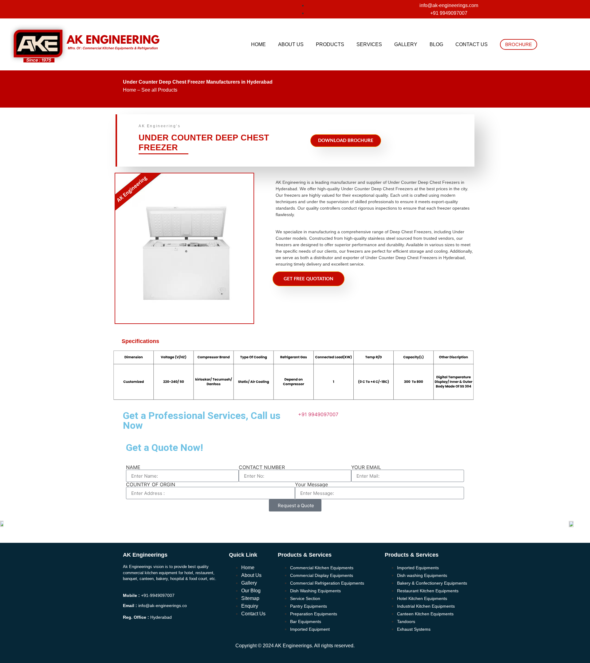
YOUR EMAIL (366, 467)
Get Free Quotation (308, 279)
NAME (133, 467)
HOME (258, 44)
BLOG (436, 44)
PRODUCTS (330, 44)
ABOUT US (291, 44)
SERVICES (369, 44)
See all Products (159, 90)
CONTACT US (471, 44)
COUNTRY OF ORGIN (150, 484)
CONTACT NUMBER (262, 467)
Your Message (311, 484)
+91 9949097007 (318, 414)
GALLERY (405, 44)
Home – (131, 90)
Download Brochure (345, 140)
